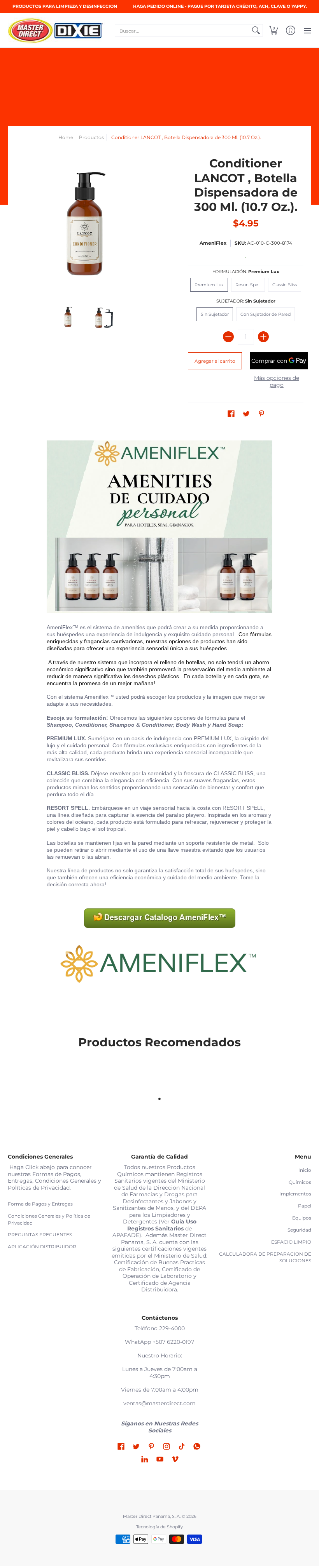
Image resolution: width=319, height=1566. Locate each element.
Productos (91, 137)
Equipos (301, 1218)
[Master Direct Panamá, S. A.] (56, 30)
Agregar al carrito (215, 361)
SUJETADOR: (245, 301)
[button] (273, 30)
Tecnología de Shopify (159, 1526)
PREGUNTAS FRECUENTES (40, 1234)
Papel (304, 1206)
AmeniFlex (213, 243)
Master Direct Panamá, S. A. (152, 1516)
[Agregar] (263, 336)
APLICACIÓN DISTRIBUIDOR (42, 1246)
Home (65, 137)
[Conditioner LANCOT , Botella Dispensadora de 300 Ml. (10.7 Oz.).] (68, 317)
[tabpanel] (159, 724)
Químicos (300, 1182)
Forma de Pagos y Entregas (40, 1204)
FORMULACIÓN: (245, 271)
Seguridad (299, 1230)
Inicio (304, 1170)
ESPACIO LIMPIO (291, 1242)
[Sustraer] (228, 336)
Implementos (295, 1194)
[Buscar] (256, 30)
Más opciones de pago (276, 381)
